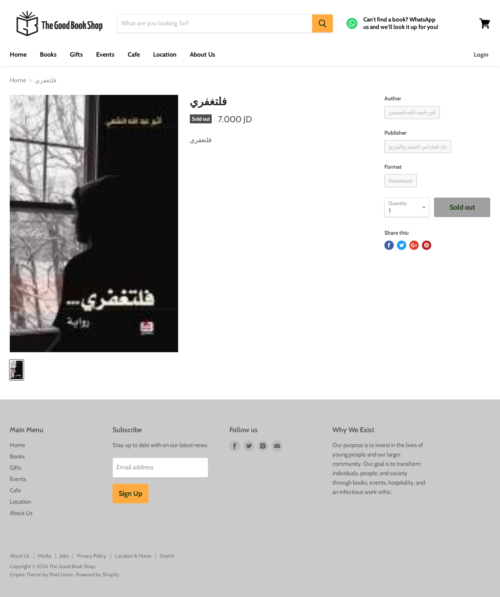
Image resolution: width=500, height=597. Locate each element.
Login (481, 54)
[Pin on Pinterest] (426, 245)
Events (105, 54)
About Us (202, 54)
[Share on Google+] (414, 245)
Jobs (64, 555)
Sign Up (130, 493)
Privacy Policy (91, 555)
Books (48, 54)
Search (167, 555)
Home (18, 54)
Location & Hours (133, 555)
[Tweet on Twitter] (401, 245)
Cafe (134, 54)
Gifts (76, 54)
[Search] (322, 23)
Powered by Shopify (97, 574)
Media (44, 555)
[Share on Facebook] (389, 245)
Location (165, 54)
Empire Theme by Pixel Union (41, 574)
